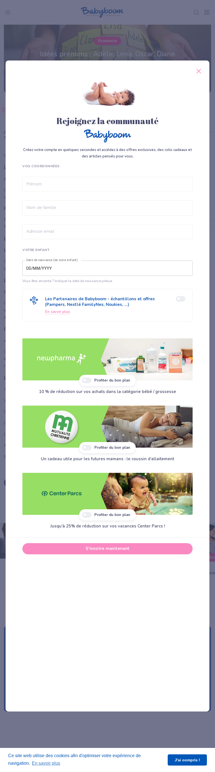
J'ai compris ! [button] (187, 760)
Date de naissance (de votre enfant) (52, 260)
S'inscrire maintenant (108, 548)
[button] (107, 305)
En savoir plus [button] (46, 763)
